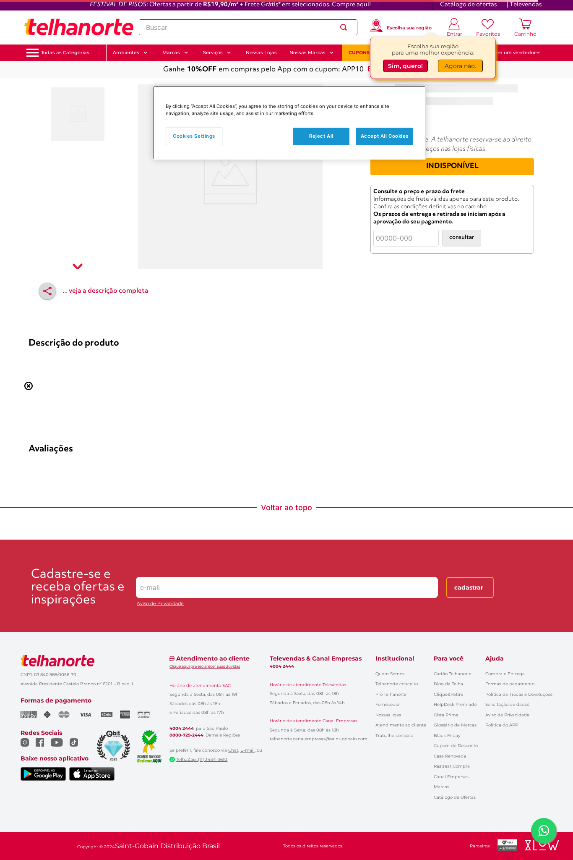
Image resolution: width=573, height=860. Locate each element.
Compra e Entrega (505, 673)
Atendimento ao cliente (400, 725)
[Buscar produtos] (345, 27)
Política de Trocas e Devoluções (518, 694)
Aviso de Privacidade (160, 603)
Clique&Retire (448, 694)
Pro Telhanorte (390, 694)
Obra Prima (446, 715)
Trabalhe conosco (394, 735)
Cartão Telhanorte (452, 673)
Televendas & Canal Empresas (316, 658)
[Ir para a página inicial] (78, 27)
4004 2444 (181, 728)
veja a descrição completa (108, 291)
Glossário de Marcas (455, 725)
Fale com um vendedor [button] (508, 52)
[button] (65, 53)
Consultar (461, 237)
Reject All (321, 136)
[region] (289, 123)
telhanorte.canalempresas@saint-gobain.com (318, 739)
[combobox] (248, 27)
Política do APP (501, 725)
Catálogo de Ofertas (455, 797)
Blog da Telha (448, 684)
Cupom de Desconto (456, 745)
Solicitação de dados (507, 704)
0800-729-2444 (186, 735)
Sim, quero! (405, 66)
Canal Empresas (451, 776)
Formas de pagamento (509, 684)
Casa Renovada (450, 756)
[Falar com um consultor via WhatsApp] (543, 830)
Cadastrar (468, 587)
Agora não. (460, 66)
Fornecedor (387, 704)
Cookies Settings (194, 136)
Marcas (441, 786)
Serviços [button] (213, 52)
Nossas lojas (388, 715)
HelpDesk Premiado (455, 704)
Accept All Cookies (385, 136)
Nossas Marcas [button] (307, 52)
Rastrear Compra (452, 766)
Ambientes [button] (126, 52)
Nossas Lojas (261, 52)
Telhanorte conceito (396, 684)
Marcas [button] (171, 52)
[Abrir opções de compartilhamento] (47, 291)
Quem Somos (389, 673)
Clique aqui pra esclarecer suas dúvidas (204, 666)
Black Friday (447, 735)
